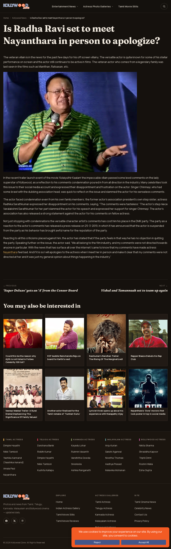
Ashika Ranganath (81, 470)
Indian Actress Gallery (68, 508)
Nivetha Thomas (114, 457)
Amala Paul (9, 468)
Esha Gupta (145, 470)
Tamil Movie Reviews (67, 520)
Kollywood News (19, 18)
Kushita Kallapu (45, 470)
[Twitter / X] (14, 521)
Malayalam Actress (105, 520)
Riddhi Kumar (44, 451)
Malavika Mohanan (115, 470)
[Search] (164, 6)
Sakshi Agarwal (113, 451)
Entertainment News (64, 6)
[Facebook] (6, 521)
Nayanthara (10, 252)
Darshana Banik (45, 445)
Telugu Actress (103, 508)
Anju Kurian (111, 445)
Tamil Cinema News (145, 501)
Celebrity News (142, 508)
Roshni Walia (146, 464)
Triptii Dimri (145, 457)
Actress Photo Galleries (97, 6)
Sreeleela (76, 464)
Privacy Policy (141, 520)
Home (6, 18)
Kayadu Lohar (78, 445)
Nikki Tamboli (10, 451)
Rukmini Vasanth (80, 451)
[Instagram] (22, 521)
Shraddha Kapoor (148, 451)
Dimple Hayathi (11, 445)
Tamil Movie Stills (128, 6)
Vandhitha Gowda (80, 457)
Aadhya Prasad (113, 464)
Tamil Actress (102, 501)
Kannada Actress (104, 514)
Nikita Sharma (146, 445)
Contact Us (140, 514)
